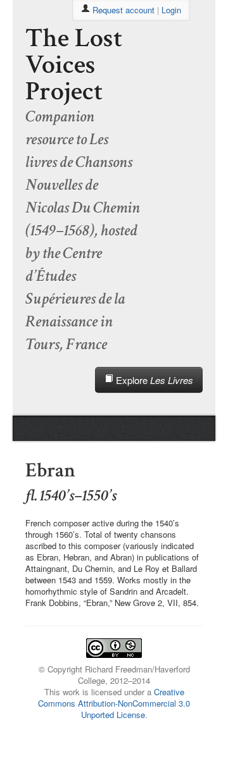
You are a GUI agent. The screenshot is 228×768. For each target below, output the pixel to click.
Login (171, 10)
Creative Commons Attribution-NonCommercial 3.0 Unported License (114, 703)
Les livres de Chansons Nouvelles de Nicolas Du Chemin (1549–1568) (82, 184)
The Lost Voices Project (73, 65)
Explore (153, 380)
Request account (123, 10)
